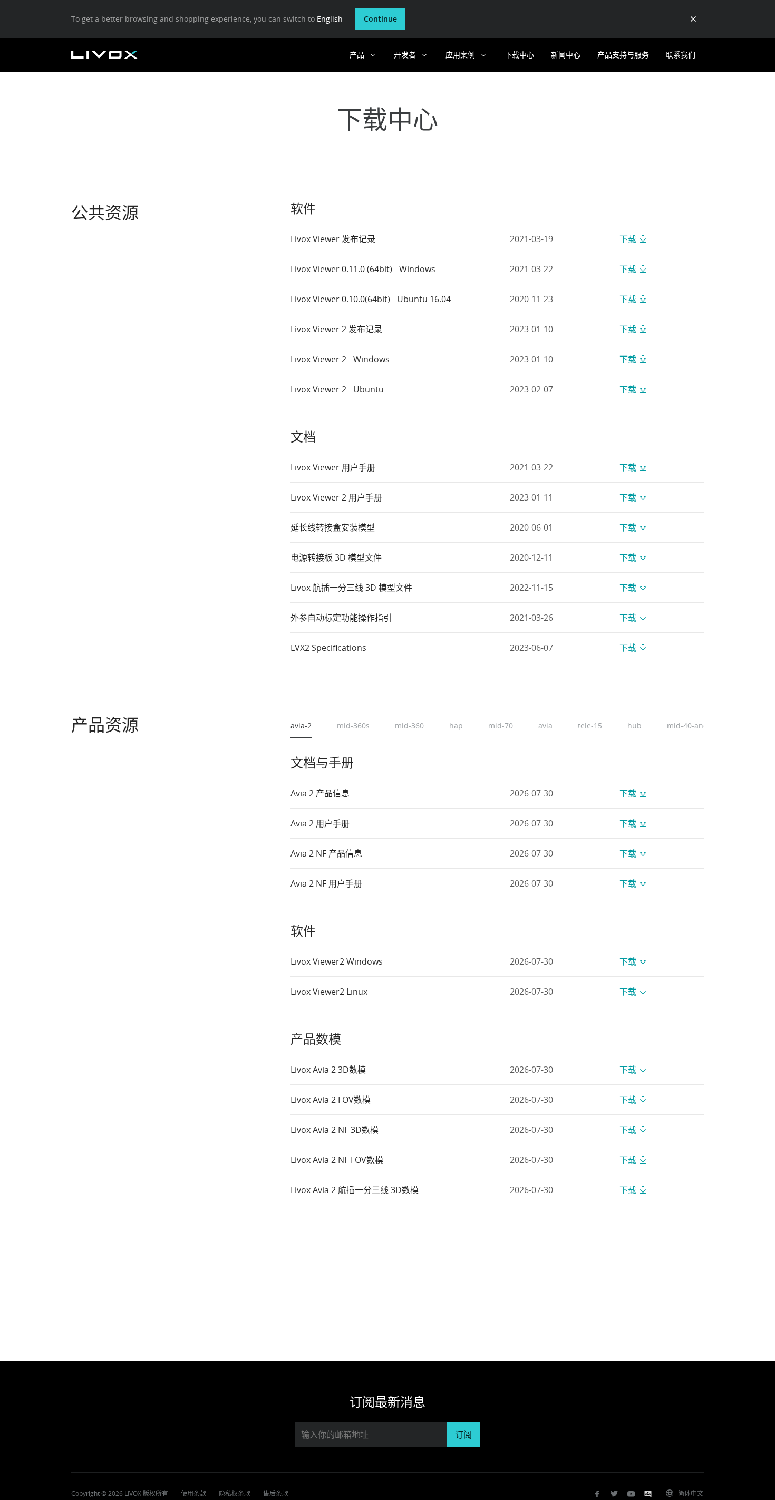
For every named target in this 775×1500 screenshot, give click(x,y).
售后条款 (275, 1493)
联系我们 (680, 55)
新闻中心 (565, 55)
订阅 (463, 1434)
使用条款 (193, 1493)
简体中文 (690, 1493)
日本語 (647, 1448)
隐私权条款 (234, 1493)
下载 (627, 239)
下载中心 (519, 55)
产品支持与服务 (623, 55)
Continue (380, 19)
